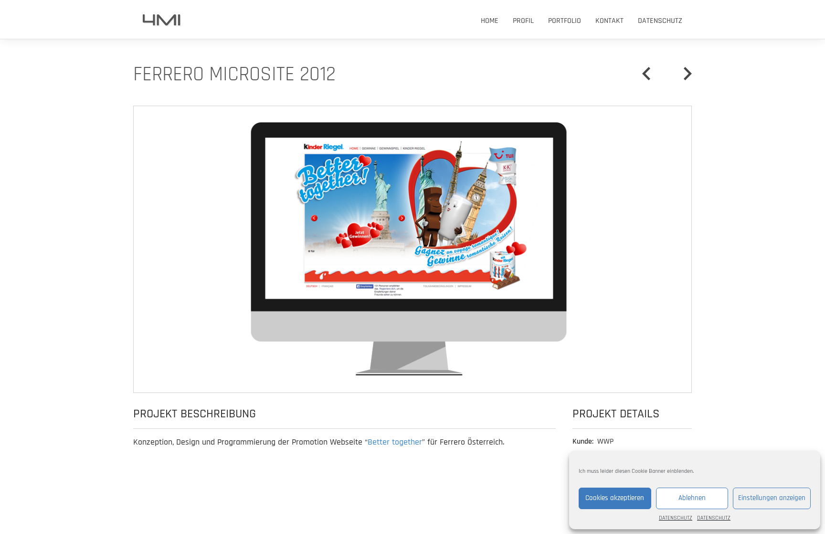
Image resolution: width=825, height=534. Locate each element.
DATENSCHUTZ (675, 518)
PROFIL (523, 21)
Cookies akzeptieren (614, 497)
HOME (489, 21)
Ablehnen (692, 497)
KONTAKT (609, 21)
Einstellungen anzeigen (771, 497)
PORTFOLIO (564, 21)
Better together (395, 441)
